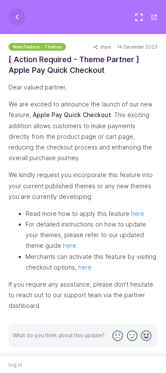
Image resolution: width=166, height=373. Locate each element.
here (137, 213)
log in (15, 365)
